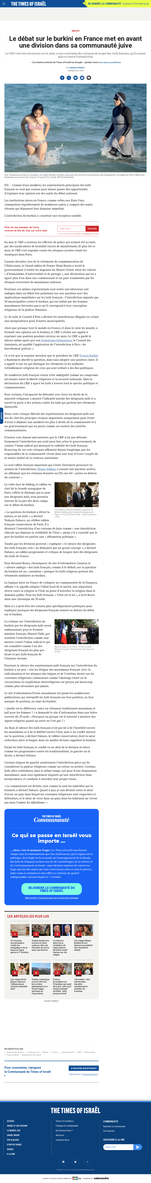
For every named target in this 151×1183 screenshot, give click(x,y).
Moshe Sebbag (46, 469)
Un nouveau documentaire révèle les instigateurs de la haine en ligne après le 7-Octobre (19, 946)
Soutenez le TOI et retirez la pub (135, 3)
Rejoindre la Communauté (104, 3)
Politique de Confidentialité (67, 1126)
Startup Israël (14, 1144)
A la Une (11, 1154)
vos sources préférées (110, 62)
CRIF (79, 1052)
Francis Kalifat (89, 355)
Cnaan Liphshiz (77, 68)
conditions (86, 234)
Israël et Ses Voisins (15, 1052)
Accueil (10, 1121)
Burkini (46, 1052)
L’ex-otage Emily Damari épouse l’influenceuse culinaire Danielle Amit (18, 984)
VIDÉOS (10, 1149)
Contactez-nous (62, 1140)
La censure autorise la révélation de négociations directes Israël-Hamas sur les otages (60, 947)
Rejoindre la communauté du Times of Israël (51, 889)
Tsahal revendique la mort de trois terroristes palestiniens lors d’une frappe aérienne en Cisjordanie (41, 986)
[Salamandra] (101, 1178)
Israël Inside (13, 1135)
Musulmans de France (31, 1055)
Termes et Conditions (65, 1121)
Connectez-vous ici (90, 1074)
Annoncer (60, 1135)
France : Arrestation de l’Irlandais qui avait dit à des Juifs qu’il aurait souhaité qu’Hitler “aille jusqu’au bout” (62, 986)
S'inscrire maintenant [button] (84, 1068)
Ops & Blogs (13, 1140)
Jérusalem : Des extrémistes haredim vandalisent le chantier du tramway (82, 985)
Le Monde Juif (33, 1052)
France (55, 1052)
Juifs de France (67, 1052)
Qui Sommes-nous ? (64, 1130)
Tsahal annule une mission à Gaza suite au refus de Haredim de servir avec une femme (40, 945)
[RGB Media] (77, 1178)
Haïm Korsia (90, 1052)
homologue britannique (56, 340)
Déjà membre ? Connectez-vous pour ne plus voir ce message (51, 897)
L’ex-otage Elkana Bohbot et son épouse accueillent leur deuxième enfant (83, 945)
